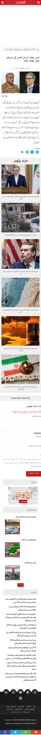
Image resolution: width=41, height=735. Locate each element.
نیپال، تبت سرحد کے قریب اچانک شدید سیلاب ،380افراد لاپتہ (20, 235)
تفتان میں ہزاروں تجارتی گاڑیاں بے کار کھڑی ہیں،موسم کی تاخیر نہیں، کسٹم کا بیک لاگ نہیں (20, 600)
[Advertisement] (20, 24)
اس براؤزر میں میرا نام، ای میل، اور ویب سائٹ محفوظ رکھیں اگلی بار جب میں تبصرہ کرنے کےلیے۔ (22, 462)
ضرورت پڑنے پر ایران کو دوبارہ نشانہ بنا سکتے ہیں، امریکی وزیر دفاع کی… (20, 272)
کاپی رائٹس (10, 709)
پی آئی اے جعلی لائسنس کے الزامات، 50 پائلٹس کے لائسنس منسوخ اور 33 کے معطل (21, 634)
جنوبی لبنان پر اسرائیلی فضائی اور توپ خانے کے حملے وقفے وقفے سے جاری (20, 310)
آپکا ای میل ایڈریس (35, 445)
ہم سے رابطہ (26, 712)
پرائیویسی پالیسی (29, 709)
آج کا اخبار (21, 707)
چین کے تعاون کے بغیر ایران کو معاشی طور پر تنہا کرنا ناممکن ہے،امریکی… (20, 387)
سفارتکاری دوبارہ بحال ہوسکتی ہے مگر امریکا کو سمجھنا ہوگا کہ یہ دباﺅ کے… (20, 197)
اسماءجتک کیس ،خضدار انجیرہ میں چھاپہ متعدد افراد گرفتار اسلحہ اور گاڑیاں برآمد (21, 626)
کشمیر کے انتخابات (30, 562)
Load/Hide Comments (20, 398)
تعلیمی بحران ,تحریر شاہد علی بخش (25, 516)
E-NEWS (28, 707)
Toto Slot (15, 729)
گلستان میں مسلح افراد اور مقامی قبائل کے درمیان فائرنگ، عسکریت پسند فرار (22, 649)
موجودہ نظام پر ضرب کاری (29, 539)
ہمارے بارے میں (16, 712)
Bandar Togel (22, 729)
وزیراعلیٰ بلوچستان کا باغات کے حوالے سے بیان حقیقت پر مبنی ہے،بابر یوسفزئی (22, 608)
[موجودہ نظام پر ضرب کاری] (12, 550)
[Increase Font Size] (6, 96)
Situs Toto (9, 729)
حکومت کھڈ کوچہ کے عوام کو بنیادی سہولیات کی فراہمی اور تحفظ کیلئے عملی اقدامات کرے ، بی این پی (21, 656)
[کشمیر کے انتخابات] (12, 573)
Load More (21, 584)
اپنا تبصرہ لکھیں (36, 416)
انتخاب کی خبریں (11, 707)
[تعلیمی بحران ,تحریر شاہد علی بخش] (12, 527)
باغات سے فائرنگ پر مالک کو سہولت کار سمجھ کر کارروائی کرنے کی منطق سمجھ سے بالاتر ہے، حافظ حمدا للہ (21, 666)
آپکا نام (38, 436)
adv (34, 707)
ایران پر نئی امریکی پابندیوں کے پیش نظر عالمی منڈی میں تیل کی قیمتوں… (20, 349)
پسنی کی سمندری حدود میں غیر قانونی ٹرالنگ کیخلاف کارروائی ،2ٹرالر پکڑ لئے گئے (23, 641)
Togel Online (31, 729)
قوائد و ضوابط (18, 709)
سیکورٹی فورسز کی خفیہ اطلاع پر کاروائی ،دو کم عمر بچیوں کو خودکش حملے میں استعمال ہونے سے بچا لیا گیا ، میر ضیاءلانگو (20, 617)
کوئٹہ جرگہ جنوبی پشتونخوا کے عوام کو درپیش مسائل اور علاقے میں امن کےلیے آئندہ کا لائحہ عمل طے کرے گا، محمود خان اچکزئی (20, 677)
